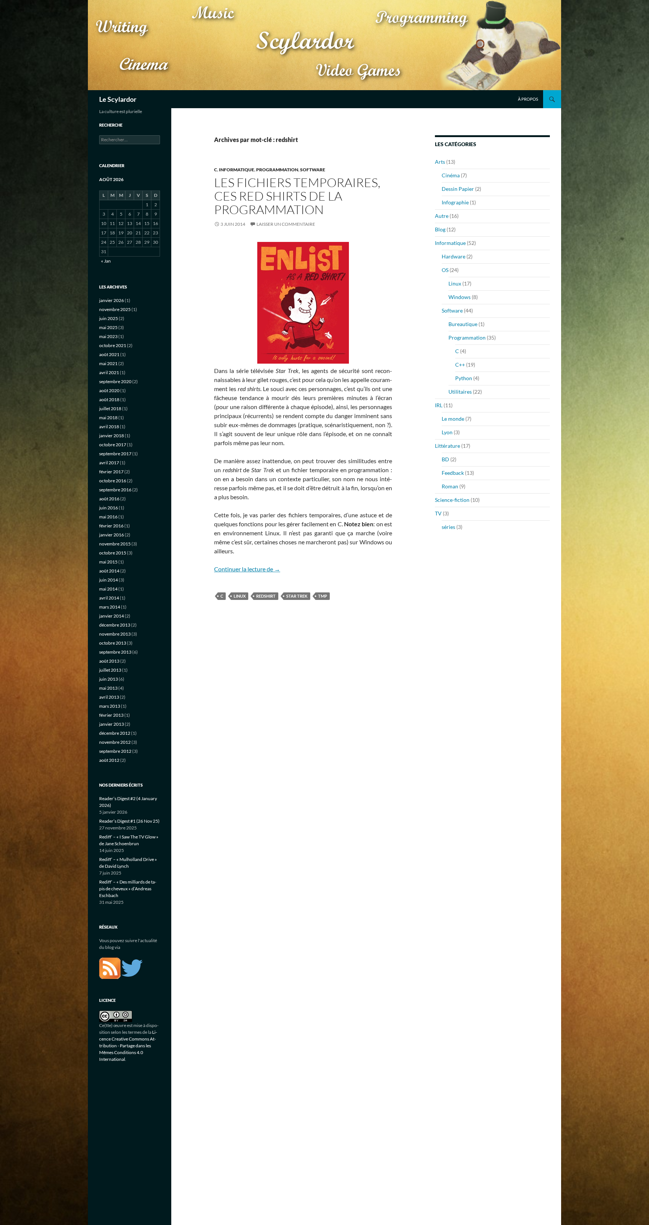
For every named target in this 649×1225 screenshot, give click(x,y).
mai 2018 (108, 417)
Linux (454, 283)
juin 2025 (108, 318)
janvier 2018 (111, 435)
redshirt (266, 596)
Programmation (277, 169)
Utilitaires (460, 391)
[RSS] (110, 967)
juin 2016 (108, 508)
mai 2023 (108, 336)
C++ (460, 364)
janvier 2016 (111, 535)
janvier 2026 (111, 300)
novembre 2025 (115, 309)
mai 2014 (108, 589)
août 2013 (109, 661)
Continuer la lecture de (247, 568)
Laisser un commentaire (286, 224)
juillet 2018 (110, 408)
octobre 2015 (112, 553)
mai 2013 (108, 688)
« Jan (106, 261)
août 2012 (109, 760)
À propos (528, 99)
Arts (440, 162)
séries (448, 527)
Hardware (453, 256)
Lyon (447, 432)
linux (240, 596)
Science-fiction (452, 500)
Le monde (453, 418)
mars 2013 (109, 706)
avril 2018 (109, 426)
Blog (440, 229)
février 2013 (111, 715)
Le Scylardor (117, 99)
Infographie (455, 202)
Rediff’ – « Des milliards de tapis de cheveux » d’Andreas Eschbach (127, 888)
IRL (438, 405)
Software (312, 169)
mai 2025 (108, 327)
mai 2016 (108, 517)
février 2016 (111, 526)
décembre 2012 (114, 733)
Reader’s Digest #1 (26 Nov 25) (129, 821)
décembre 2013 (114, 625)
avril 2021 (109, 372)
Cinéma (451, 175)
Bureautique (462, 324)
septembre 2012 (115, 751)
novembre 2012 (115, 742)
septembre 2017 (115, 453)
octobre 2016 (112, 480)
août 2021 (109, 354)
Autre (441, 216)
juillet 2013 (110, 670)
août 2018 (109, 399)
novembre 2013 (115, 634)
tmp (322, 596)
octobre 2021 (112, 345)
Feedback (453, 473)
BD (445, 459)
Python (463, 378)
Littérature (447, 446)
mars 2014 (109, 607)
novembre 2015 (115, 544)
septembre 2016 (115, 489)
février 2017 (111, 471)
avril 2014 (109, 598)
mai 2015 (108, 562)
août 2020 (109, 390)
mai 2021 (108, 363)
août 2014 (109, 571)
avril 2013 (109, 697)
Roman (450, 486)
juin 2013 (108, 679)
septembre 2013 (115, 652)
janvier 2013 (111, 724)
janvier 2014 (111, 616)
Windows (459, 297)
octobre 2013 (112, 643)
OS (445, 270)
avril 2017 (109, 462)
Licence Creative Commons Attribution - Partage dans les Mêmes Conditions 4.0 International (128, 1045)
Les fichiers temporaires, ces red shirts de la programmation (297, 196)
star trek (297, 596)
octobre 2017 (112, 444)
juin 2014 (108, 580)
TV (438, 513)
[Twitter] (132, 967)
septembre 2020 (115, 381)
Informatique (236, 169)
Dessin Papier (458, 189)
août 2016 (109, 498)
